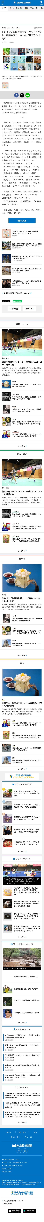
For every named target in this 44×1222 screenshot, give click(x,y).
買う (26, 8)
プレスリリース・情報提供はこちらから (15, 1162)
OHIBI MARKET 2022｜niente (16, 293)
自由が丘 (12, 42)
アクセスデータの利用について (12, 1165)
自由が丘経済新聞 (22, 2)
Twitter (25, 1151)
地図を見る (22, 220)
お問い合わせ (7, 1169)
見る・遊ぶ (19, 8)
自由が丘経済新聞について (11, 1159)
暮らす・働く (34, 8)
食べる (12, 8)
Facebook (19, 1151)
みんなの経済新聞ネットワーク (22, 1193)
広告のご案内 (7, 1172)
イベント (5, 42)
